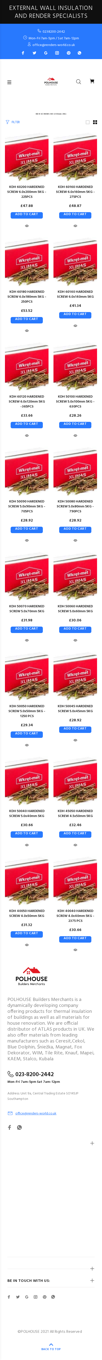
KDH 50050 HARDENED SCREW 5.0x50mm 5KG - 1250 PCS (26, 711)
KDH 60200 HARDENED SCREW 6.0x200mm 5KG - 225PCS (26, 192)
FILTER (16, 122)
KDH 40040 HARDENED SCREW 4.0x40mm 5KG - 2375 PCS (75, 916)
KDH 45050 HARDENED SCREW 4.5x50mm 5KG (75, 813)
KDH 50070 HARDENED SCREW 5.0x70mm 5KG (26, 609)
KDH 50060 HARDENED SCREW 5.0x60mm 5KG (75, 609)
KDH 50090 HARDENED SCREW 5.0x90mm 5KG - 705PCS (26, 506)
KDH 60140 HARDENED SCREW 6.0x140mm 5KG (75, 294)
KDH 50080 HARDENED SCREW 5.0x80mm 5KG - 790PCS (75, 506)
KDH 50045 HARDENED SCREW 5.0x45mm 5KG (75, 708)
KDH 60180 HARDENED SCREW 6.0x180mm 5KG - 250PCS (26, 297)
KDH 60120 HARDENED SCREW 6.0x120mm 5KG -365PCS (27, 401)
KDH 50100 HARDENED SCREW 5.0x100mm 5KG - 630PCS (75, 401)
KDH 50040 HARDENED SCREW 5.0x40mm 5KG (27, 813)
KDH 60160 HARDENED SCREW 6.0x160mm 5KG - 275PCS (75, 192)
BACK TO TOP (51, 1349)
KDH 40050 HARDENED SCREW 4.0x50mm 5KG (27, 913)
